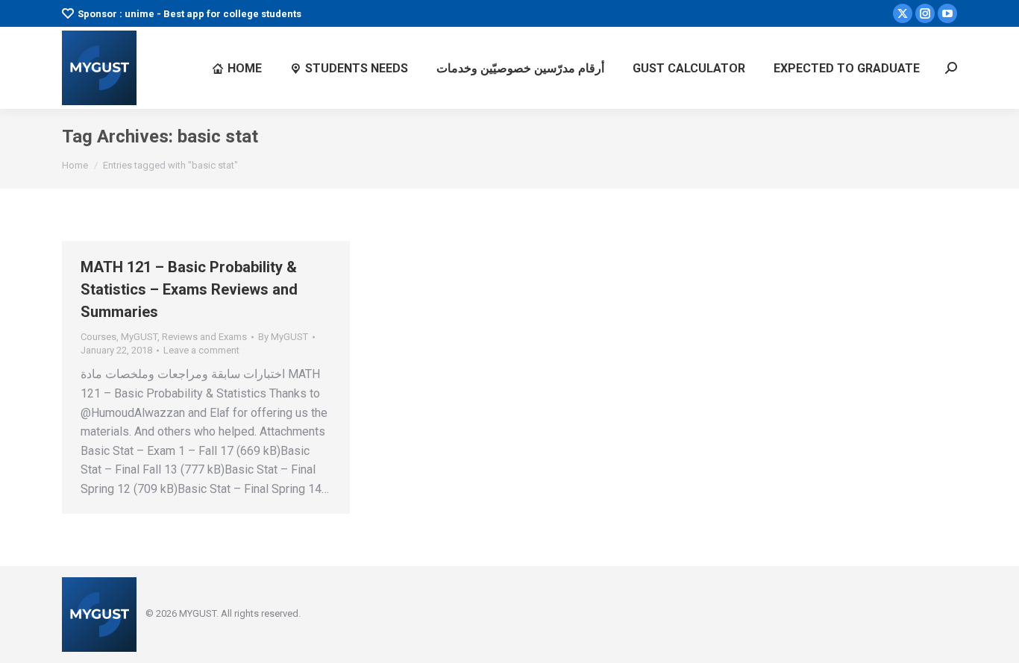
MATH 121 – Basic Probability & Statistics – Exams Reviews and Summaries (189, 289)
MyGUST (139, 336)
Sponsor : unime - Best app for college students (189, 13)
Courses (98, 336)
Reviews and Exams (204, 336)
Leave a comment (201, 350)
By (283, 336)
